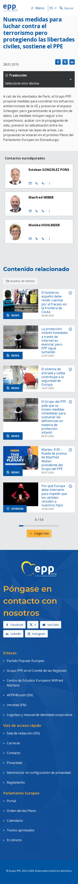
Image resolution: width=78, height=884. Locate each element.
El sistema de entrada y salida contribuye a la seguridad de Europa (53, 376)
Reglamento (16, 782)
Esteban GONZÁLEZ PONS (49, 169)
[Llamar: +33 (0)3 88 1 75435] (43, 183)
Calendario (15, 820)
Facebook (16, 625)
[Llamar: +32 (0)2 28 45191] (36, 238)
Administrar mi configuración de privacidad (39, 772)
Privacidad (14, 763)
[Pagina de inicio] (10, 8)
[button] (70, 79)
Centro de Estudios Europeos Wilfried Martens (35, 682)
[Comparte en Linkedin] (72, 62)
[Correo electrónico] (30, 183)
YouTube (53, 625)
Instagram (38, 634)
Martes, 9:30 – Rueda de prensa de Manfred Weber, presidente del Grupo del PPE (54, 459)
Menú (39, 8)
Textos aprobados (20, 830)
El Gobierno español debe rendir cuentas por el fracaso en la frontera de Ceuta (54, 302)
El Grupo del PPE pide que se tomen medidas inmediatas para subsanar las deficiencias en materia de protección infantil (53, 417)
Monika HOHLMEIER (44, 225)
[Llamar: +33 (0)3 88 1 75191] (43, 238)
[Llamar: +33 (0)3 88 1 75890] (43, 211)
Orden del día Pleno (21, 811)
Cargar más (41, 533)
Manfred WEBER (41, 197)
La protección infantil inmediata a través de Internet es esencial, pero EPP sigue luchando (54, 340)
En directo (14, 840)
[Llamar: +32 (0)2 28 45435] (36, 183)
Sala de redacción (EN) (23, 733)
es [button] (51, 8)
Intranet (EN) (16, 705)
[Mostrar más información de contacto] (49, 183)
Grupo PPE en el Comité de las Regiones (37, 670)
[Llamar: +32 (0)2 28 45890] (36, 211)
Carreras (13, 743)
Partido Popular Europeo (25, 661)
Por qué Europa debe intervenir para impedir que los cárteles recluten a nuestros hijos (54, 495)
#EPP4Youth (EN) (20, 695)
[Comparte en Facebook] (58, 62)
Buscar (68, 8)
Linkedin (15, 634)
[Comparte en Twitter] (65, 62)
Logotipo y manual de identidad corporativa (39, 715)
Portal (11, 801)
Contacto (13, 753)
